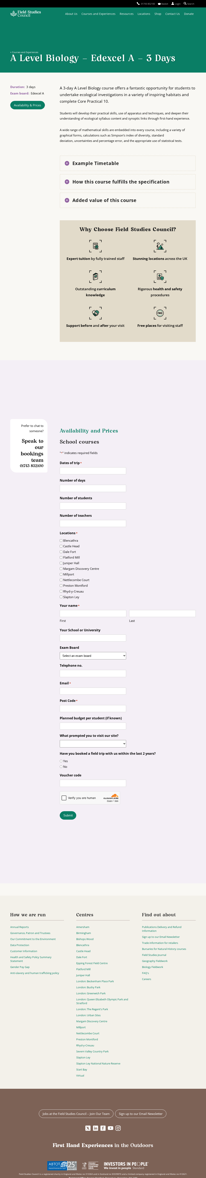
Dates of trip (71, 463)
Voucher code (70, 775)
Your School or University (80, 630)
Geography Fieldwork (155, 961)
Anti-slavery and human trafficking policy (34, 973)
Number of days (72, 480)
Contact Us (172, 14)
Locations (144, 14)
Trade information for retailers (160, 943)
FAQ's (145, 973)
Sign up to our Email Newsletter (161, 937)
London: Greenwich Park (91, 993)
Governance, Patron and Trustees (30, 933)
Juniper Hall (71, 563)
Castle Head (71, 546)
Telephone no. (71, 665)
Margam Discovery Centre (81, 569)
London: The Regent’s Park (92, 1009)
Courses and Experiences (98, 14)
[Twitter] (88, 1128)
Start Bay (81, 1069)
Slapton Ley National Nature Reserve (98, 1063)
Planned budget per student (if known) (91, 718)
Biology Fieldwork (152, 967)
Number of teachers (76, 515)
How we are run (28, 915)
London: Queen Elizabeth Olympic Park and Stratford (102, 1001)
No (65, 767)
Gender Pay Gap (20, 967)
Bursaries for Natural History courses (164, 949)
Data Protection (19, 945)
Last (132, 621)
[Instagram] (118, 1128)
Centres (85, 915)
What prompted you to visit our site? (89, 735)
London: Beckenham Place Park (95, 981)
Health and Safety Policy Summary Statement (31, 959)
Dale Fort (69, 552)
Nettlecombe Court (76, 580)
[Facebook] (103, 1128)
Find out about (159, 915)
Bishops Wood (85, 939)
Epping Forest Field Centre (92, 963)
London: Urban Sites (88, 1015)
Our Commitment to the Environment (33, 939)
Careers (146, 979)
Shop (157, 14)
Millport (68, 574)
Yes (65, 761)
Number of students (76, 498)
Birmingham (83, 933)
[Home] (25, 14)
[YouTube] (110, 1128)
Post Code (68, 700)
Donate (189, 14)
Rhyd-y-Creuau (73, 591)
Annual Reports (19, 927)
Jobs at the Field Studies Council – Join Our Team (76, 1114)
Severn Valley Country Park (92, 1051)
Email (65, 683)
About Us (71, 14)
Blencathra (70, 540)
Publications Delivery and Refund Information (161, 929)
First (63, 621)
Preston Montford (75, 585)
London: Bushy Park (88, 987)
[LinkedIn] (95, 1128)
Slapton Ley (71, 597)
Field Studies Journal (154, 955)
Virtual (80, 1075)
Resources (127, 14)
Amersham (82, 927)
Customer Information (23, 951)
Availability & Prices (27, 105)
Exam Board (69, 647)
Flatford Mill (71, 557)
